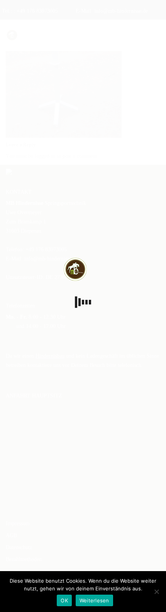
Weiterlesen (94, 600)
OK (64, 600)
